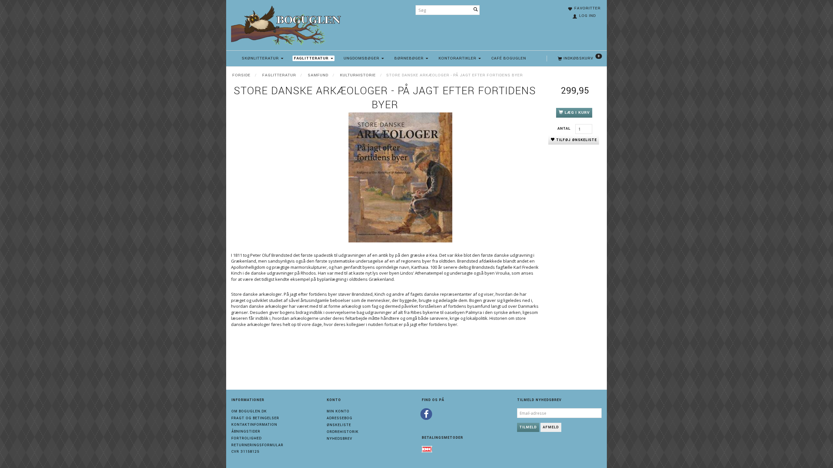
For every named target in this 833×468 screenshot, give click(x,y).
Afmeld (551, 427)
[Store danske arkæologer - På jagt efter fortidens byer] (400, 177)
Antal (564, 128)
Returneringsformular (257, 445)
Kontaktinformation (254, 424)
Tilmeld (528, 427)
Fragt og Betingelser (255, 418)
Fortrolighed (246, 438)
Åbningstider (245, 431)
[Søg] (475, 10)
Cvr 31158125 (245, 451)
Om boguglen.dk (249, 411)
